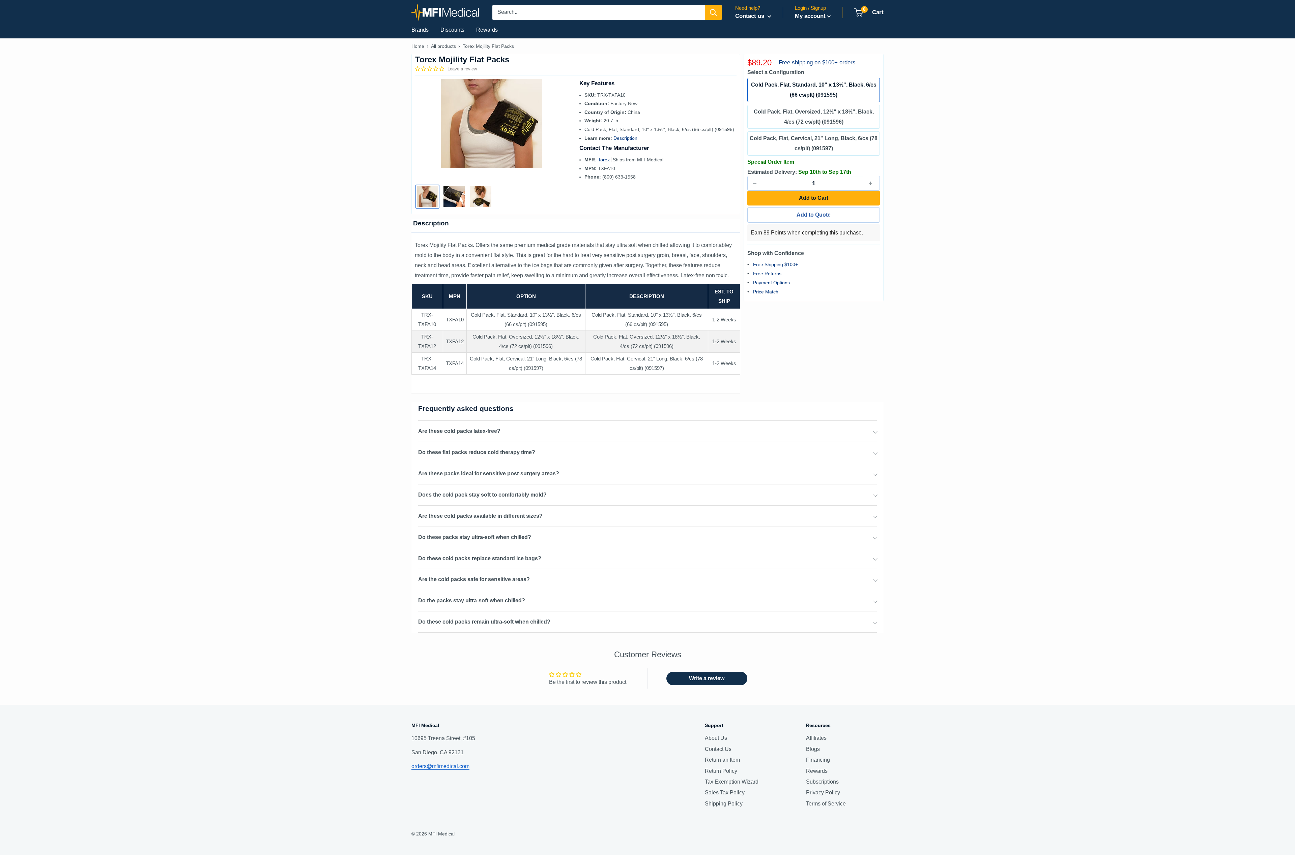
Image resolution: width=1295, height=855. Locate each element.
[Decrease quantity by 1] (756, 183)
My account (810, 16)
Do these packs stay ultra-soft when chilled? (474, 537)
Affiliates (816, 738)
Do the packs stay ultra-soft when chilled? (471, 600)
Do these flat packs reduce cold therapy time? (476, 452)
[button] (430, 68)
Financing (818, 760)
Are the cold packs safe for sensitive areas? (474, 579)
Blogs (813, 749)
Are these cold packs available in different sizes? (480, 516)
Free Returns (767, 273)
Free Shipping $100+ (775, 264)
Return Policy (721, 771)
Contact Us (718, 749)
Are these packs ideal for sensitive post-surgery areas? (488, 473)
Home (417, 46)
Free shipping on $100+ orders (817, 62)
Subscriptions (822, 782)
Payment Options (771, 282)
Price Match (765, 291)
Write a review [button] (706, 678)
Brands (420, 30)
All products (443, 46)
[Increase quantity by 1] (871, 183)
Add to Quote (814, 215)
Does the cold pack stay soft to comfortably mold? (482, 495)
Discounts (452, 30)
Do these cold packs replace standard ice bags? (479, 558)
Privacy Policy (823, 792)
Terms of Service (826, 803)
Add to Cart (813, 198)
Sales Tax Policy (725, 792)
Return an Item (722, 760)
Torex (604, 159)
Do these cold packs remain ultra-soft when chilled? (484, 622)
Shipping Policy (724, 803)
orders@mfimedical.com (440, 766)
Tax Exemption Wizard (731, 782)
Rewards (487, 30)
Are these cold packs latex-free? (459, 431)
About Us (716, 738)
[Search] (713, 12)
